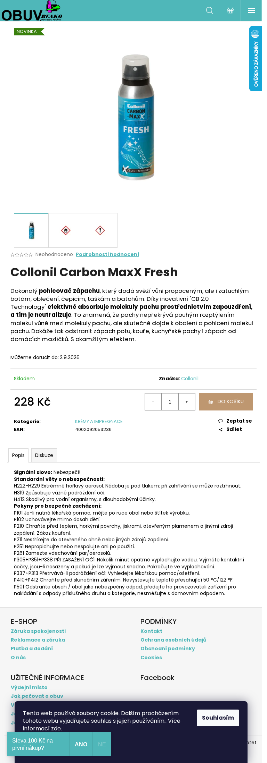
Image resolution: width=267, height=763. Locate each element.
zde (56, 728)
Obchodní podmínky (167, 648)
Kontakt (151, 631)
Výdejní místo (29, 687)
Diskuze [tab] (44, 455)
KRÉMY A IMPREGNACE (99, 421)
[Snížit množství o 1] (153, 401)
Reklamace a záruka (38, 640)
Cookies (151, 657)
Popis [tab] (18, 455)
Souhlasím (218, 718)
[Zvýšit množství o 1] (186, 401)
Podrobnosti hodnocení (107, 254)
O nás (18, 657)
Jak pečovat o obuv (37, 696)
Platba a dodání (32, 648)
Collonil (190, 378)
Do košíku (231, 401)
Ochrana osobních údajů (173, 640)
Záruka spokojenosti (38, 631)
